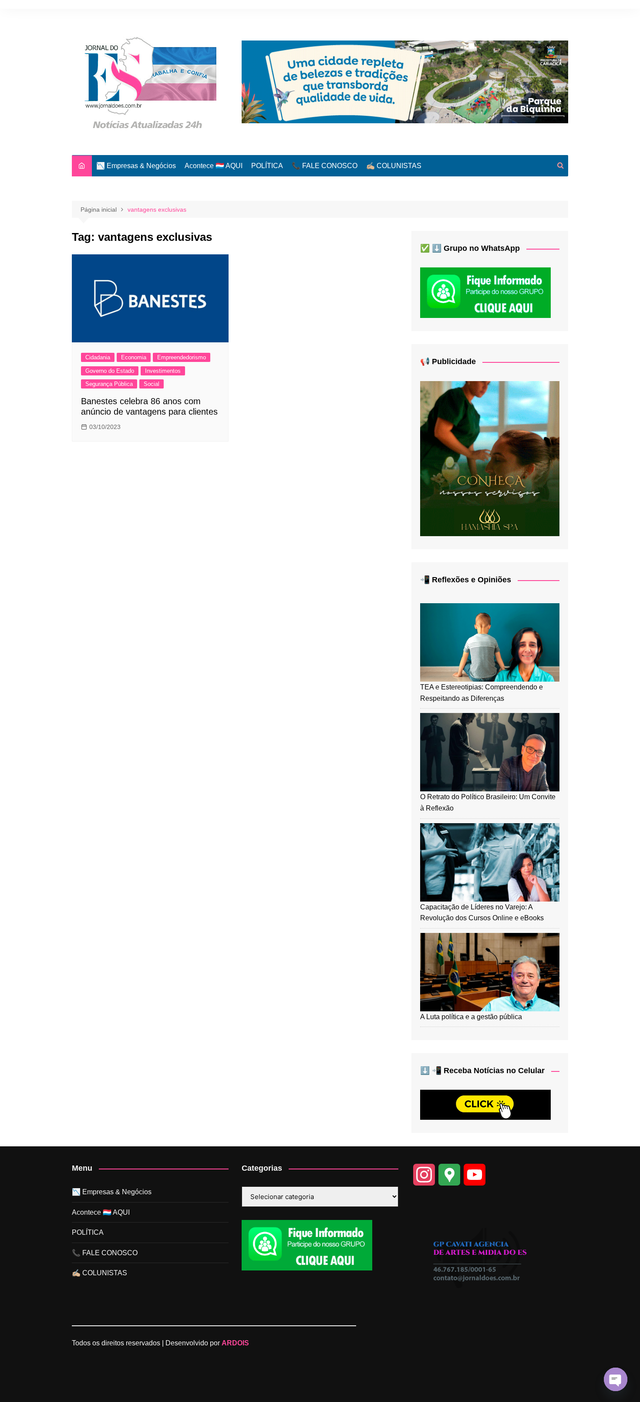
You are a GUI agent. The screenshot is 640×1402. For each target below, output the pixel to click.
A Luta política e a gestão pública (471, 1016)
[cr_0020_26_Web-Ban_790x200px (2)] (405, 81)
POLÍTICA (267, 165)
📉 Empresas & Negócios (136, 165)
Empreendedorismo (181, 357)
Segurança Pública (109, 384)
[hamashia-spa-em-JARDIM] (489, 458)
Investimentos (163, 371)
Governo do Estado (109, 371)
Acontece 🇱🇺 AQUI (214, 165)
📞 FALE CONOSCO (324, 165)
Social (151, 384)
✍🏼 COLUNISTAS (393, 165)
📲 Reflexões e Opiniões (465, 579)
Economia (133, 357)
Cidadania (97, 357)
